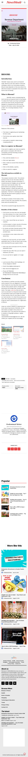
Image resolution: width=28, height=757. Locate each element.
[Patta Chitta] (6, 343)
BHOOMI (7, 378)
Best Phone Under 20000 (19, 388)
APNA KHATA (16, 334)
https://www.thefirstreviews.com (14, 426)
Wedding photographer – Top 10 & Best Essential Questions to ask (18, 501)
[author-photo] (2, 572)
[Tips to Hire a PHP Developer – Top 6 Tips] (5, 507)
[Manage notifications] (24, 754)
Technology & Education (14, 35)
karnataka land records (7, 380)
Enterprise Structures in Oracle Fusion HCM (13, 713)
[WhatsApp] (19, 449)
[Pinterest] (15, 449)
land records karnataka (19, 380)
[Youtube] (14, 683)
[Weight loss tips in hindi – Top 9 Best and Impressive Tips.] (5, 494)
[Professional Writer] (14, 418)
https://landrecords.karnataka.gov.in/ (13, 125)
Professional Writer (15, 43)
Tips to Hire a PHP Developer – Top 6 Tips (13, 646)
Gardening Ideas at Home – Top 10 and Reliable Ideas (18, 514)
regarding (13, 290)
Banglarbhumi (4, 334)
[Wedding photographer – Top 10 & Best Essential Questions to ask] (5, 501)
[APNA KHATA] (18, 329)
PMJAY (3, 387)
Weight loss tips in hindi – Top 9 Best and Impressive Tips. (18, 494)
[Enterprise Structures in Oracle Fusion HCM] (5, 487)
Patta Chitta (4, 348)
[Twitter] (12, 449)
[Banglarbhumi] (6, 329)
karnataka (13, 378)
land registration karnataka (8, 382)
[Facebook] (9, 449)
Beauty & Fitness (5, 720)
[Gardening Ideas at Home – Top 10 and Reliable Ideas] (5, 514)
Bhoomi (17, 158)
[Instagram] (6, 683)
